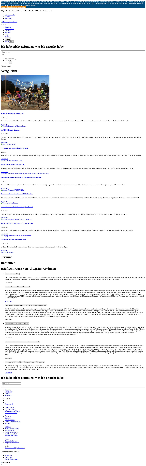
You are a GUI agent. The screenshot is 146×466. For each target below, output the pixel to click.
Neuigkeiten (8, 392)
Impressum (8, 455)
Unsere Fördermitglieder (12, 421)
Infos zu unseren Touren (12, 411)
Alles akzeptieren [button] (20, 7)
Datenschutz (9, 457)
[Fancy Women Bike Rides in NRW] (73, 161)
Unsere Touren (9, 29)
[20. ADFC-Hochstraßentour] (73, 126)
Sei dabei (8, 32)
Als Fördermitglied (11, 434)
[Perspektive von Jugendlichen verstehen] (73, 144)
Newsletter (8, 18)
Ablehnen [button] (4, 7)
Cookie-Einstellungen (11, 459)
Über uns (8, 30)
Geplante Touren (10, 409)
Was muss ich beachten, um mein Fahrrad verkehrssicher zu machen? (26, 305)
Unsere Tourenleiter (11, 413)
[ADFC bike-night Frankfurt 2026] (73, 93)
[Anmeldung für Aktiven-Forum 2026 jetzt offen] (73, 190)
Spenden (7, 17)
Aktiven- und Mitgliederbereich (15, 448)
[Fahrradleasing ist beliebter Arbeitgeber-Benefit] (73, 203)
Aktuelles (8, 27)
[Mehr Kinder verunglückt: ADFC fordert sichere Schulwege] (73, 174)
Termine (7, 393)
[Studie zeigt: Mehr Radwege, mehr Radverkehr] (73, 219)
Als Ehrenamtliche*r (11, 432)
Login (7, 36)
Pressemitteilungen (10, 441)
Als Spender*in (10, 430)
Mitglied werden (10, 15)
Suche (7, 41)
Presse (7, 34)
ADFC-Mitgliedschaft (12, 428)
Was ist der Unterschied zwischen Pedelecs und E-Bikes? (22, 342)
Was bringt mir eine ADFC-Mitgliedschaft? (18, 287)
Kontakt (7, 423)
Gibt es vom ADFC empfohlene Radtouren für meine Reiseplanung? (25, 362)
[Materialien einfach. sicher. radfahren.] (73, 236)
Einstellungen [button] (11, 7)
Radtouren (8, 395)
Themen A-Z (9, 404)
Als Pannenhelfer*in (11, 436)
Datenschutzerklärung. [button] (30, 5)
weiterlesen (8, 301)
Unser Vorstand (10, 420)
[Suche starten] (3, 54)
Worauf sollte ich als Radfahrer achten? (17, 323)
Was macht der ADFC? (12, 274)
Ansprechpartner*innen (12, 443)
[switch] (15, 59)
